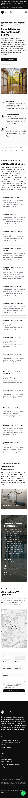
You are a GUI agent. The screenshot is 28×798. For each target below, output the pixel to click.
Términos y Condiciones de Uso (10, 764)
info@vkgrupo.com (6, 747)
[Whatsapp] (23, 793)
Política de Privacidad (7, 762)
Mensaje (6, 675)
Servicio (17, 655)
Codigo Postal (7, 668)
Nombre (5, 655)
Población (18, 668)
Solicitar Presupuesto (8, 59)
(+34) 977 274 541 (6, 744)
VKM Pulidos (9, 12)
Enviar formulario (14, 691)
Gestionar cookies (17, 7)
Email (5, 661)
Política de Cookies (6, 759)
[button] (14, 628)
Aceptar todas (4, 7)
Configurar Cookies (6, 767)
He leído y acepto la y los (13, 685)
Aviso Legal (4, 757)
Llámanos (5, 62)
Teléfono (17, 661)
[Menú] (26, 12)
